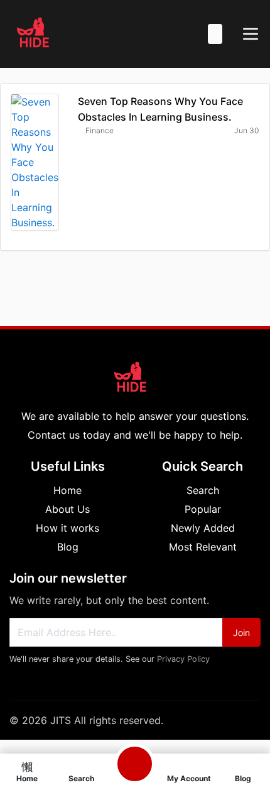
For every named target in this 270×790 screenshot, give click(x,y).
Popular (203, 509)
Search (202, 490)
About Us (67, 509)
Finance (99, 130)
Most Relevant (203, 546)
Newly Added (203, 528)
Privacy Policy (183, 659)
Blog (67, 546)
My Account (189, 778)
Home (67, 490)
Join (241, 632)
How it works (67, 528)
